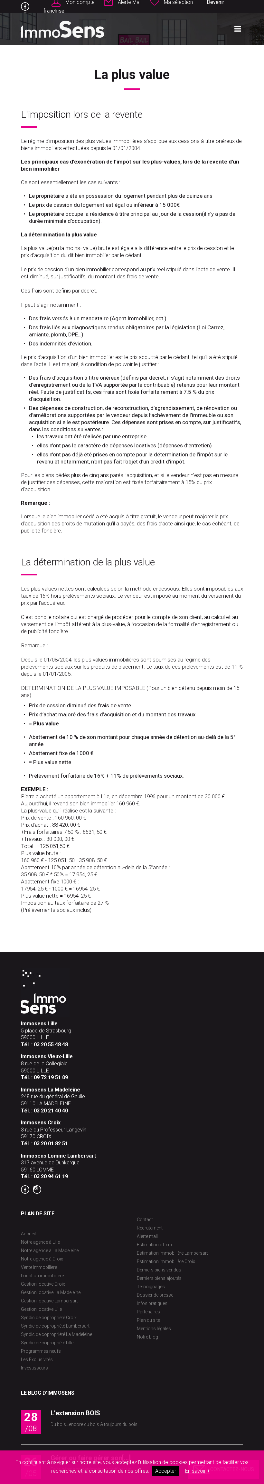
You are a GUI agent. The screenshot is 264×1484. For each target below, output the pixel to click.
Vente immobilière (39, 1267)
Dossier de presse (155, 1295)
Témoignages (151, 1286)
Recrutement (150, 1227)
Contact (145, 1219)
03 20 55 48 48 (51, 1044)
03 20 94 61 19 (51, 1176)
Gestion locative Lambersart (49, 1300)
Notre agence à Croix (42, 1258)
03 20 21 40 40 (51, 1111)
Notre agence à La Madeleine (50, 1250)
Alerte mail (147, 1236)
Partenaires (148, 1311)
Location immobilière (42, 1275)
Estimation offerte (155, 1244)
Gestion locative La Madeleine (50, 1292)
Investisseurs (34, 1367)
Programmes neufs (41, 1351)
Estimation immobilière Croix (166, 1261)
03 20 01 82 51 (51, 1143)
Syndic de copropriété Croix (49, 1317)
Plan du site (148, 1320)
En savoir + (197, 1471)
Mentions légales (154, 1328)
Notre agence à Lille (40, 1242)
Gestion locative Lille (41, 1309)
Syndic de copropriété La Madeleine (56, 1334)
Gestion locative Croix (43, 1284)
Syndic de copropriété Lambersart (55, 1326)
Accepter (165, 1471)
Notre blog (147, 1337)
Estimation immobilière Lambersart (172, 1253)
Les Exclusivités (37, 1359)
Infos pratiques (152, 1303)
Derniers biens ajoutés (159, 1278)
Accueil (28, 1233)
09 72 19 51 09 (51, 1077)
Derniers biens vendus (159, 1269)
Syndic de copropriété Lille (47, 1342)
